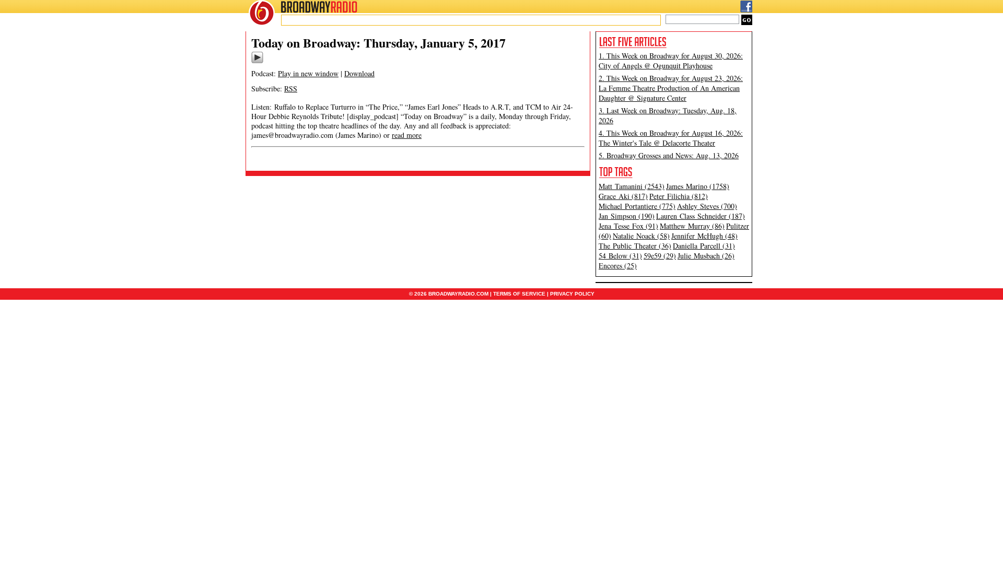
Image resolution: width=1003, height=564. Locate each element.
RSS (290, 88)
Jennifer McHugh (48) (704, 236)
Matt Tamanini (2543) (631, 186)
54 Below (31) (620, 256)
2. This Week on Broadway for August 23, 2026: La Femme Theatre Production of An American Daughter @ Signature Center (671, 88)
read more (407, 135)
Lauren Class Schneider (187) (700, 216)
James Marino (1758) (697, 186)
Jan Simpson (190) (627, 216)
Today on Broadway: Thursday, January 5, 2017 (378, 42)
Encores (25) (618, 266)
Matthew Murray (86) (692, 226)
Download (359, 73)
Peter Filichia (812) (678, 196)
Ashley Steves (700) (707, 206)
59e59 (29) (660, 256)
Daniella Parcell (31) (704, 246)
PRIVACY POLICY (572, 294)
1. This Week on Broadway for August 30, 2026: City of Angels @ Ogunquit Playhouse (671, 60)
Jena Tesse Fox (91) (628, 226)
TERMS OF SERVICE (519, 294)
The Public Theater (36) (635, 246)
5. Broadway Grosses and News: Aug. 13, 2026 (669, 155)
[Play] (257, 61)
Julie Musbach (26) (706, 256)
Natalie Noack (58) (641, 236)
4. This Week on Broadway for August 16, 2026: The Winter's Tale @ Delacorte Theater (671, 138)
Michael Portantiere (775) (637, 206)
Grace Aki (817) (623, 196)
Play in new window (308, 73)
